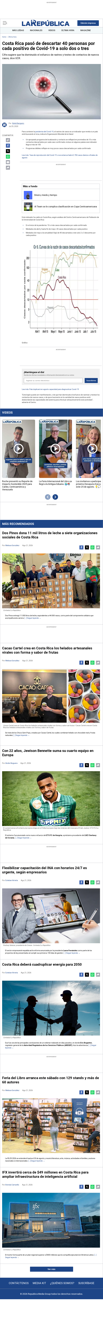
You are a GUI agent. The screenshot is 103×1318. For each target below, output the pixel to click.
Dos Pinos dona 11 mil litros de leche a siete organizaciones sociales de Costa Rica (49, 535)
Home (4, 37)
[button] (88, 23)
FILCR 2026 (11, 1158)
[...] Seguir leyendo (31, 618)
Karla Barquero (18, 123)
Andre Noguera (11, 763)
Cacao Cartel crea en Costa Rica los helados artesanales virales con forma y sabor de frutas (47, 650)
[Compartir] (8, 168)
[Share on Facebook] (8, 146)
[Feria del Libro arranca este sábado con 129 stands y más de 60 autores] (51, 1125)
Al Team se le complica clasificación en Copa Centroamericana (65, 206)
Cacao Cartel (46, 733)
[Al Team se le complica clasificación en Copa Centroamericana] (28, 206)
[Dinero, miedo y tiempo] (28, 195)
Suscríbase (86, 1283)
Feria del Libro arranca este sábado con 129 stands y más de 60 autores (50, 1080)
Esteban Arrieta (11, 880)
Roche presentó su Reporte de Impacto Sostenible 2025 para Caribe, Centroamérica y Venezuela (17, 485)
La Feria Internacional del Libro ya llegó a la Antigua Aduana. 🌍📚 (55, 482)
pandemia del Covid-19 (44, 132)
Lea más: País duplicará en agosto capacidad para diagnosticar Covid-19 (50, 389)
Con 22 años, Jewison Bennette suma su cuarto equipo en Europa (47, 753)
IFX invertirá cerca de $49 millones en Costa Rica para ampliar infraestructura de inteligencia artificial (45, 1174)
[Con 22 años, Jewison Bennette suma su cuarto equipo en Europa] (51, 798)
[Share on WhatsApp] (8, 157)
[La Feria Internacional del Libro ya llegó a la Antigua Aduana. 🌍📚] (55, 449)
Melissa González (12, 545)
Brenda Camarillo (12, 1185)
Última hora (12, 37)
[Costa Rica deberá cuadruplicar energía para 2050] (51, 1008)
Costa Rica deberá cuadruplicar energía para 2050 (42, 964)
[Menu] (5, 23)
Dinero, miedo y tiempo (45, 195)
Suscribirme (91, 381)
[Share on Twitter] (8, 151)
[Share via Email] (8, 162)
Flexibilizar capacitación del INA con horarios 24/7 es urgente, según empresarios (44, 870)
